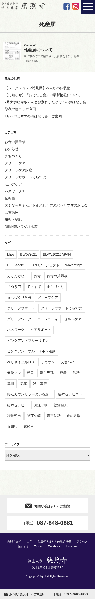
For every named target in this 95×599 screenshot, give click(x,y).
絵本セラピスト (70, 394)
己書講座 (11, 212)
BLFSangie (15, 265)
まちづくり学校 (19, 297)
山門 (29, 541)
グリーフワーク (19, 319)
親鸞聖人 (61, 405)
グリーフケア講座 (18, 170)
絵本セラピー (17, 405)
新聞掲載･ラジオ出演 (21, 227)
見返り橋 (41, 405)
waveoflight (73, 265)
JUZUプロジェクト (44, 265)
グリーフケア (15, 163)
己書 (30, 373)
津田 (10, 384)
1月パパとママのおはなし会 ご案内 (33, 116)
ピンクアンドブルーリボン (28, 340)
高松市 (29, 427)
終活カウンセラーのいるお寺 (29, 394)
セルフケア (13, 184)
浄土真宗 (40, 384)
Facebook (54, 546)
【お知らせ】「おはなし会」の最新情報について (43, 95)
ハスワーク (15, 330)
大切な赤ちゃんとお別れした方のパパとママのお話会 (46, 205)
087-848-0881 (47, 522)
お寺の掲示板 (15, 142)
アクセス (82, 541)
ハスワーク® (14, 191)
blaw (10, 254)
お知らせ (11, 149)
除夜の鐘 (34, 416)
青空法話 (54, 416)
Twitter (38, 546)
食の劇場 (73, 416)
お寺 (37, 276)
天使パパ (67, 362)
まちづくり (13, 156)
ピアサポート (40, 330)
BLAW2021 (28, 254)
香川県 (12, 427)
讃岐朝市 (14, 416)
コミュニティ (47, 319)
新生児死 (47, 373)
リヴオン (48, 362)
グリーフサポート (21, 308)
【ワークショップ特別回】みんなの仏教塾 (37, 88)
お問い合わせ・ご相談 (52, 506)
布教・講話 (13, 219)
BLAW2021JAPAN (57, 254)
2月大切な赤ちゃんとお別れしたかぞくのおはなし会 (45, 102)
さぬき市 (14, 287)
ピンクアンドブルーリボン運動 (31, 351)
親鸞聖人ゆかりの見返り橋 (54, 541)
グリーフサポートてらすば (25, 177)
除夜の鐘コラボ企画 (20, 109)
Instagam (71, 546)
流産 (23, 384)
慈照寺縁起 (14, 541)
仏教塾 (10, 198)
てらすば (34, 287)
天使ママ (14, 373)
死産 (63, 373)
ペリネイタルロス (21, 362)
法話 (76, 373)
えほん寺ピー (17, 276)
